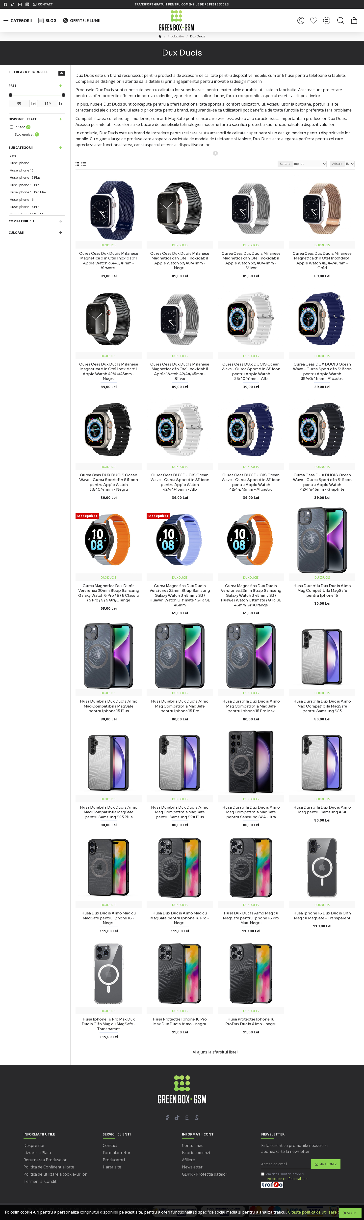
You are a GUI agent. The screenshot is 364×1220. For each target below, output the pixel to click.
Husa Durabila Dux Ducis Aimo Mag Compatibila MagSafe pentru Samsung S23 (322, 706)
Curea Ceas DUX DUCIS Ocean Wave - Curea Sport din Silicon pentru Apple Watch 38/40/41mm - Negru (108, 482)
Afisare (337, 164)
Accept (352, 1213)
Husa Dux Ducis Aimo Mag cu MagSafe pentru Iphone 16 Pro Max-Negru (251, 918)
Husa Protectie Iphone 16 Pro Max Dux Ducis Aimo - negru (180, 1021)
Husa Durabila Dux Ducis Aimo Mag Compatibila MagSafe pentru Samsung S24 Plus (179, 812)
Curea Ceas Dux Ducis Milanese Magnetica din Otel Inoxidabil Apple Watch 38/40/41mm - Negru (179, 260)
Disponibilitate (23, 119)
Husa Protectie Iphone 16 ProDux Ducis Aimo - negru (251, 1021)
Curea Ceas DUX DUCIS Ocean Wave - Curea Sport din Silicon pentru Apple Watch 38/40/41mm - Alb (251, 371)
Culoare (16, 232)
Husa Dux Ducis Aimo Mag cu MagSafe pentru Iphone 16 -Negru (108, 918)
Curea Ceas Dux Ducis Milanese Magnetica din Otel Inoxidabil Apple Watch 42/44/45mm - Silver (179, 371)
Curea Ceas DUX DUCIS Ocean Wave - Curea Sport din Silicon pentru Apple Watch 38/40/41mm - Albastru (322, 371)
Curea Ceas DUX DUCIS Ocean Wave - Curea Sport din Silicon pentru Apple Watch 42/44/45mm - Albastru (251, 482)
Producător (176, 36)
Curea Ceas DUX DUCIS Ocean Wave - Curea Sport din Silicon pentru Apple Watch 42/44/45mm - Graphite (322, 482)
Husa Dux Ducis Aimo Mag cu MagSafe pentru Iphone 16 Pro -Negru (179, 918)
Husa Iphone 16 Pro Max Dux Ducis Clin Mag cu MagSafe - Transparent (109, 1024)
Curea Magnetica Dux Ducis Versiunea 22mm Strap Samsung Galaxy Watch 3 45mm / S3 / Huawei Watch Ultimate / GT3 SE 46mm (180, 595)
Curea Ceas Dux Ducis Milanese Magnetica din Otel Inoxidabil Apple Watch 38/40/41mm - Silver (251, 260)
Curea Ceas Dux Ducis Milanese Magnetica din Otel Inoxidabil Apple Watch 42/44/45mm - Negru (108, 371)
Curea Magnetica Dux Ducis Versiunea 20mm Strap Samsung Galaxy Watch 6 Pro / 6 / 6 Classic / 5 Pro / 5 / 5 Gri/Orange (108, 593)
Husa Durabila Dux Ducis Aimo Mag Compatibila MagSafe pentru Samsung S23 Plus (108, 812)
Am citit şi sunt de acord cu (287, 1176)
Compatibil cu (21, 221)
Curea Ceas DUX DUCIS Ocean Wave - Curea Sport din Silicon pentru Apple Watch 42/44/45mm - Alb (180, 482)
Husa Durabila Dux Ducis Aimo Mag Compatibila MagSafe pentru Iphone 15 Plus (108, 706)
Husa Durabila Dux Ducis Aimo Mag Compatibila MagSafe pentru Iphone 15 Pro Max (251, 706)
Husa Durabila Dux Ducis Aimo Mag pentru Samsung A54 (322, 810)
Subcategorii (21, 147)
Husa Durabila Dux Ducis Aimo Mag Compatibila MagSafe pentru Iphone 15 (322, 590)
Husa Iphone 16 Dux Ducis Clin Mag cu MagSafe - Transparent (322, 915)
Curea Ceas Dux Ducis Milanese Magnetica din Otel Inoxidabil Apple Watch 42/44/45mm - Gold (322, 260)
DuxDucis (108, 245)
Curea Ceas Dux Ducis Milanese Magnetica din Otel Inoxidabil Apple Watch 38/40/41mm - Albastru (108, 260)
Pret (13, 85)
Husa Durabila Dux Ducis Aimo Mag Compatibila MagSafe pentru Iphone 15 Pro (179, 706)
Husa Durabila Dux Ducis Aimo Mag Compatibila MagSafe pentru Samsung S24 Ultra (251, 812)
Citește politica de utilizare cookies (320, 1212)
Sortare (285, 164)
